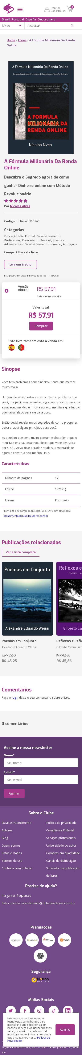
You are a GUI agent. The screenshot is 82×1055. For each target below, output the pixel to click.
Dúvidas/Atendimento (16, 823)
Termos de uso (12, 861)
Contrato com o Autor (17, 868)
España (30, 19)
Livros (22, 40)
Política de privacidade (61, 823)
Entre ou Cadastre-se (58, 9)
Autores (7, 830)
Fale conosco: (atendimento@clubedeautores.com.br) (38, 903)
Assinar (14, 793)
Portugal (17, 19)
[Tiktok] (54, 1011)
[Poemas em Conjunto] (27, 599)
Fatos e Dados (12, 853)
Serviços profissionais (61, 838)
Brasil (6, 19)
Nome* (9, 755)
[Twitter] (11, 1011)
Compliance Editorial (60, 830)
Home (11, 40)
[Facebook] (25, 1011)
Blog (5, 838)
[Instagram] (39, 1011)
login (15, 697)
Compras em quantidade (63, 853)
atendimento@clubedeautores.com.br (26, 515)
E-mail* (9, 772)
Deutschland (47, 19)
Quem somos (11, 845)
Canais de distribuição (61, 861)
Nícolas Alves (20, 206)
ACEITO (65, 1030)
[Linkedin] (68, 1011)
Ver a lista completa (21, 552)
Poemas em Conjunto (19, 641)
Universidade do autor (61, 845)
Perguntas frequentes (16, 896)
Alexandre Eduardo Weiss (19, 647)
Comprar (41, 326)
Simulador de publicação (62, 872)
